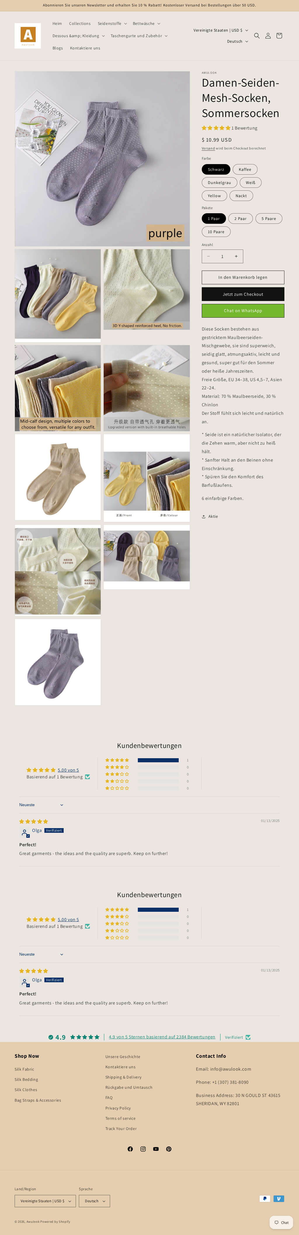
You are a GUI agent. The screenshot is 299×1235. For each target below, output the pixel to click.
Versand (208, 148)
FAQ (109, 1097)
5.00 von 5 (68, 770)
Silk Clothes (26, 1089)
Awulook (33, 1221)
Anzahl (207, 244)
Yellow (214, 195)
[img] (33, 821)
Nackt (241, 195)
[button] (111, 23)
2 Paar (240, 218)
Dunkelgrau (219, 182)
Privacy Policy (118, 1108)
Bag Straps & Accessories (38, 1100)
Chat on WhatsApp (243, 310)
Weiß (250, 182)
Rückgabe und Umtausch (129, 1087)
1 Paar (214, 218)
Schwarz (216, 169)
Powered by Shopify (55, 1221)
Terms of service (120, 1118)
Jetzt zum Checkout (243, 294)
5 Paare (269, 218)
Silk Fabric (24, 1069)
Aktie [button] (213, 516)
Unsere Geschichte (122, 1056)
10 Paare (216, 231)
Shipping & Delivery (123, 1077)
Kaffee (245, 169)
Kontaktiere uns (120, 1066)
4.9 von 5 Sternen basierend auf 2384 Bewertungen (162, 1037)
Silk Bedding (26, 1079)
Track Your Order (121, 1128)
